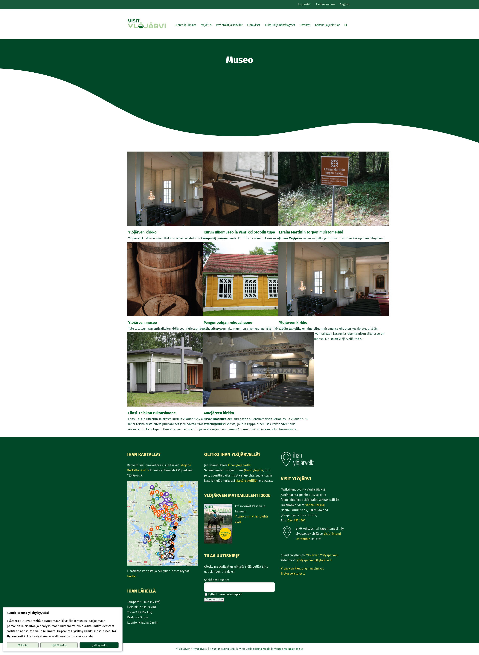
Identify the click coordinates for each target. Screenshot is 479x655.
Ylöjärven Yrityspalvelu (322, 555)
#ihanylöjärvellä (239, 465)
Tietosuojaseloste (293, 573)
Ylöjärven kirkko (142, 232)
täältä (131, 576)
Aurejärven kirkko (219, 413)
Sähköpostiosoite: (216, 580)
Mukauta (22, 645)
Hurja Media (263, 649)
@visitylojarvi (253, 470)
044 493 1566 (297, 520)
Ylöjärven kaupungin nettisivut (302, 568)
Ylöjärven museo (142, 322)
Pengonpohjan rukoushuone (228, 322)
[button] (345, 25)
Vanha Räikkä (314, 505)
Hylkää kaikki (59, 645)
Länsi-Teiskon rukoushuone (152, 413)
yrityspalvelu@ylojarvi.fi (314, 560)
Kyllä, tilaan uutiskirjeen (225, 594)
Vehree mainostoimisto (288, 649)
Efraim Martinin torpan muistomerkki (311, 232)
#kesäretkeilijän (247, 481)
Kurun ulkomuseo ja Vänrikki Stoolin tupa (239, 232)
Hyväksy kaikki (99, 645)
